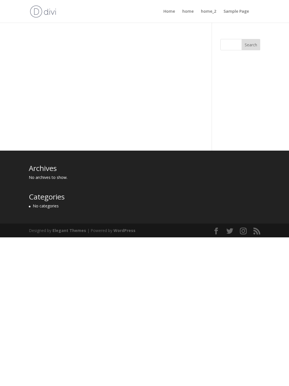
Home (169, 11)
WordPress (124, 230)
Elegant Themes (69, 230)
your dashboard (124, 135)
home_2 (208, 11)
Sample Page (236, 11)
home (188, 11)
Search (251, 44)
